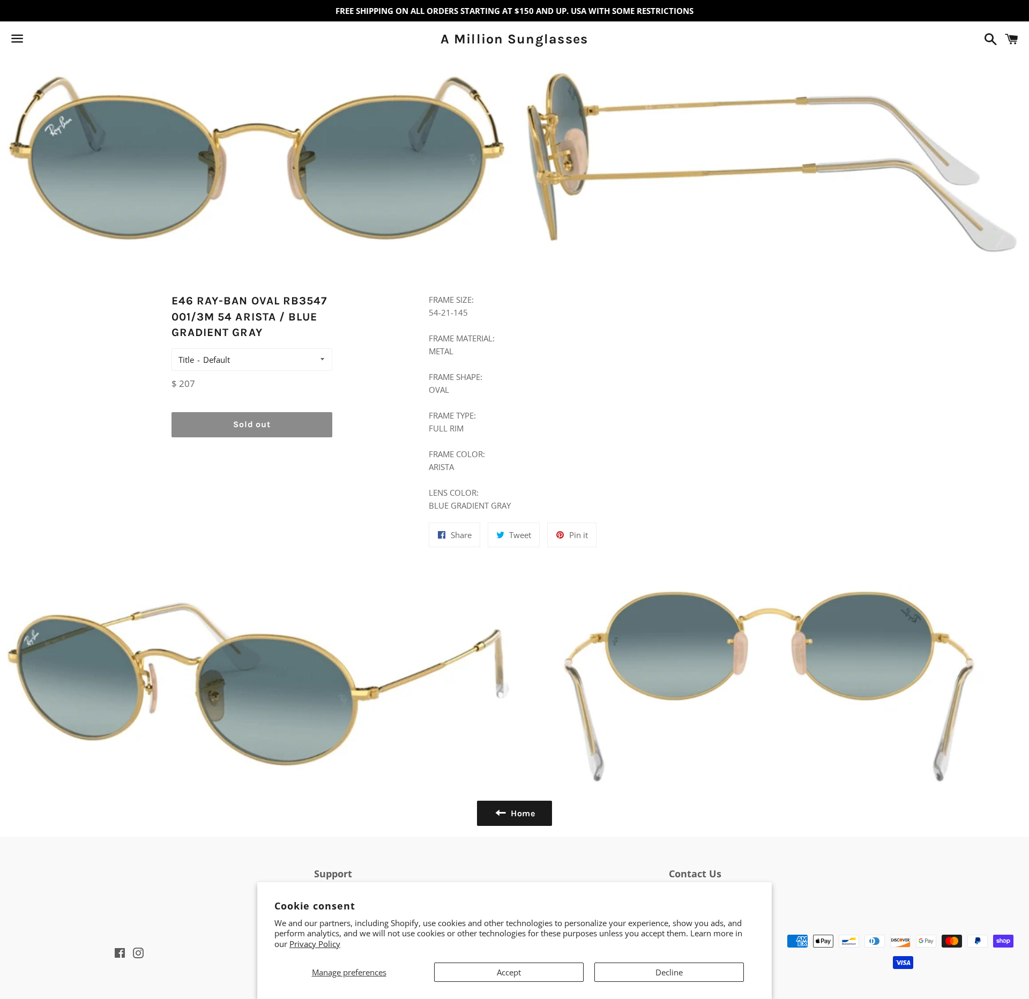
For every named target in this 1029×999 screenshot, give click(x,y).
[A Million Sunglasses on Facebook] (35, 40)
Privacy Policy (314, 943)
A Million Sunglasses (514, 39)
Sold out (251, 424)
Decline (669, 972)
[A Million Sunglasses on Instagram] (55, 40)
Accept (509, 972)
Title (186, 359)
